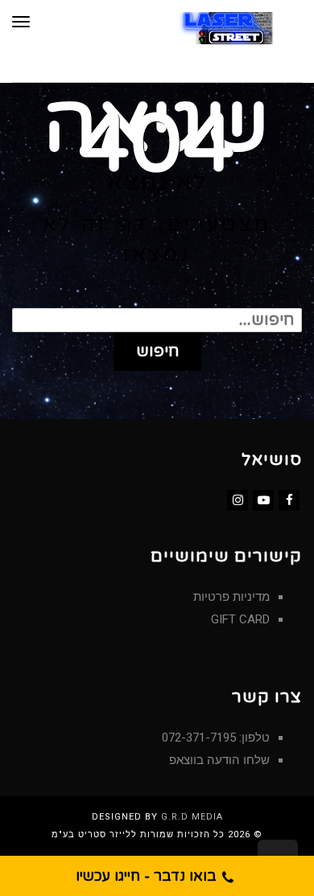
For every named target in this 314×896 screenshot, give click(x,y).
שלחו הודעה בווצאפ (219, 760)
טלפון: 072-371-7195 (216, 737)
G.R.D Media (192, 817)
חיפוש (157, 351)
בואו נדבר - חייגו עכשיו (148, 876)
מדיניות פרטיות (231, 597)
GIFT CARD (240, 619)
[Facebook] (289, 500)
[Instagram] (237, 500)
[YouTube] (263, 500)
